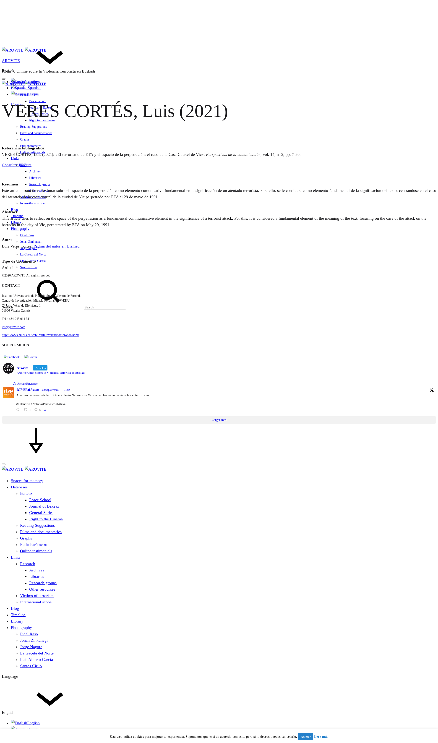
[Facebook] (11, 357)
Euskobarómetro (33, 544)
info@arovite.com (13, 327)
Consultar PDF (14, 165)
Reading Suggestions (33, 126)
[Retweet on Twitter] (14, 383)
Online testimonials (32, 152)
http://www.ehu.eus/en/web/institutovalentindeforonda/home (40, 335)
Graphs (24, 139)
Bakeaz (24, 94)
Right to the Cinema (46, 519)
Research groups (39, 184)
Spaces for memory (27, 480)
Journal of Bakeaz (44, 506)
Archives (35, 171)
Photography (20, 229)
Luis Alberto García (36, 659)
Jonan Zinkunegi (31, 241)
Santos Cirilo (28, 267)
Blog (15, 608)
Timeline (17, 216)
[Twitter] (30, 357)
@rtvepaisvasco (50, 389)
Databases (18, 88)
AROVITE (11, 60)
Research (27, 563)
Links (15, 158)
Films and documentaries (36, 133)
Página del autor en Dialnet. (57, 246)
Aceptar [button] (305, 736)
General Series (41, 512)
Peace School (40, 500)
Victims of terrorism (33, 197)
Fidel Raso (27, 235)
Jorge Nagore (28, 248)
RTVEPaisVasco (28, 389)
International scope (32, 203)
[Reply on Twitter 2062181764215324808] (19, 410)
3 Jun (67, 389)
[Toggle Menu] (3, 79)
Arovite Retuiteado (27, 383)
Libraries (35, 178)
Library (16, 222)
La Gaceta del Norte (33, 254)
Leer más (321, 736)
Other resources (39, 190)
